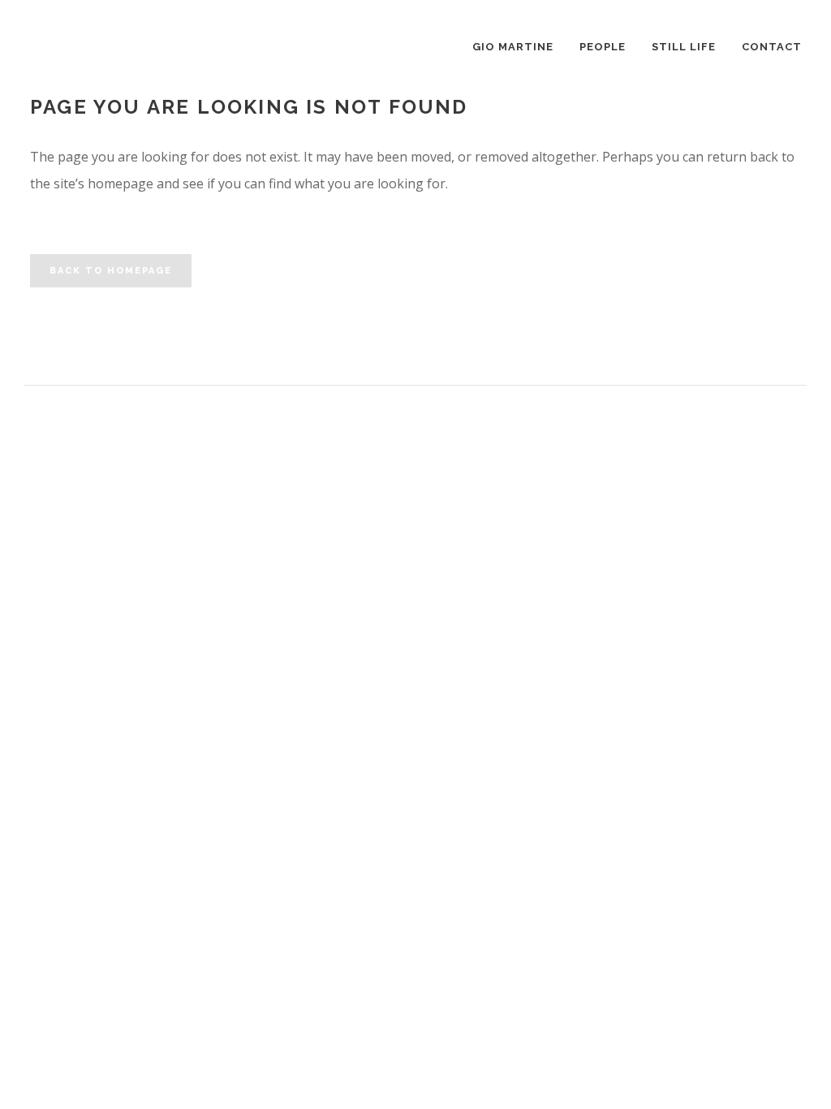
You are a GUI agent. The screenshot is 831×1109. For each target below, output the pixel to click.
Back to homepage (111, 270)
